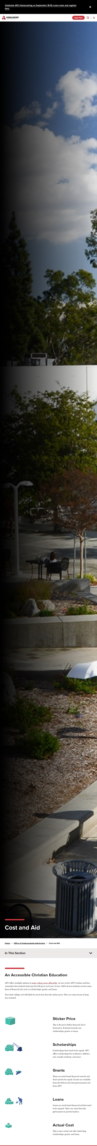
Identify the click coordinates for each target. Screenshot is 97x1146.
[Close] (90, 7)
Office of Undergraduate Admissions (29, 943)
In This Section (15, 953)
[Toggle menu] (94, 18)
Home (7, 943)
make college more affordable (44, 982)
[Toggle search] (88, 18)
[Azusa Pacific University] (10, 17)
